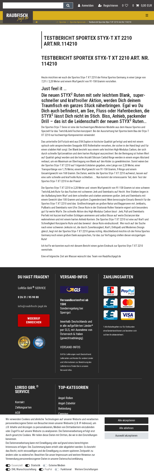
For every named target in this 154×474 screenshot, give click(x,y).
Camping (63, 414)
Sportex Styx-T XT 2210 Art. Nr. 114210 (95, 61)
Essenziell (17, 465)
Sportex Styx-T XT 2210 (84, 77)
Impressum (62, 454)
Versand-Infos (66, 370)
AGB (17, 412)
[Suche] (68, 5)
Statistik (35, 465)
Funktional (66, 469)
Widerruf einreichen (33, 320)
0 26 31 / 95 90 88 (28, 297)
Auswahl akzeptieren (126, 435)
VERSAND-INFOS (74, 277)
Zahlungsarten (118, 277)
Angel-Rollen (65, 398)
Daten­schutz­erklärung (71, 458)
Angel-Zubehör (66, 403)
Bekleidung (64, 408)
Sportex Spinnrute (77, 22)
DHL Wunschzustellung (24, 469)
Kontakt (19, 402)
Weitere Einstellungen (86, 469)
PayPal (48, 469)
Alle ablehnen (126, 428)
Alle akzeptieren (126, 420)
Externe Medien (57, 465)
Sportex (62, 22)
